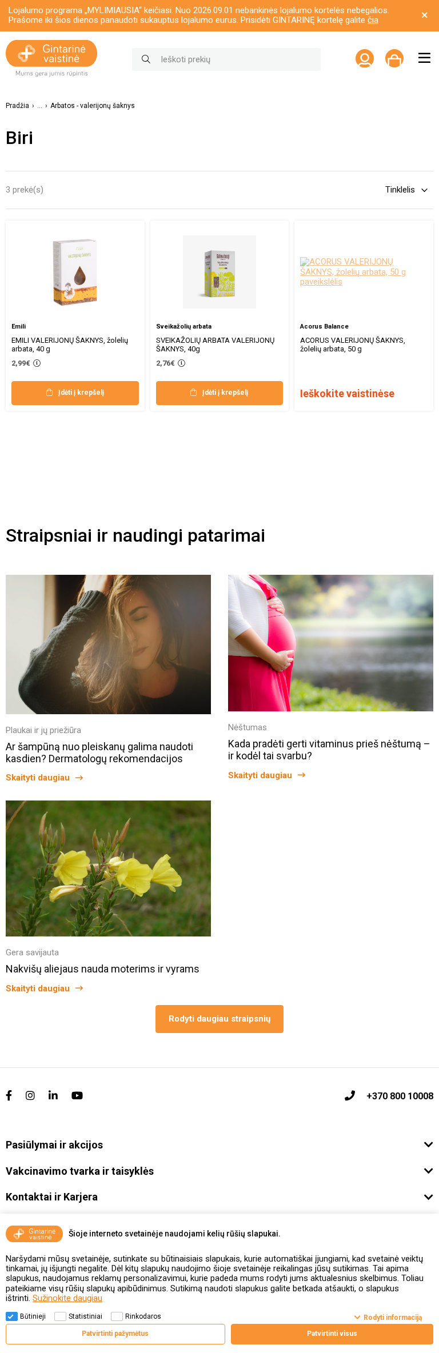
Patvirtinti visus (332, 1334)
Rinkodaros (143, 1316)
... (39, 106)
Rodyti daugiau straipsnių (219, 1019)
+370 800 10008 (399, 1096)
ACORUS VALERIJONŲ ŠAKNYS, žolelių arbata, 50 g (352, 344)
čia (373, 20)
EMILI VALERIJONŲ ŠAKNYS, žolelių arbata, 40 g (69, 344)
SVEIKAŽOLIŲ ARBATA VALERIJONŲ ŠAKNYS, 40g (215, 344)
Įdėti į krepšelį (81, 393)
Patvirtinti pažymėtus (115, 1334)
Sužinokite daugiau (67, 1298)
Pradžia (17, 106)
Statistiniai (85, 1316)
